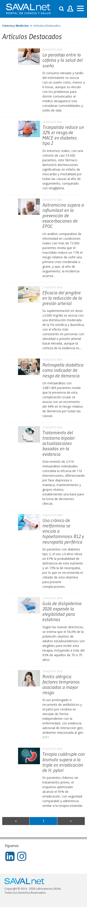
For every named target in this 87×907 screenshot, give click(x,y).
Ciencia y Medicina (15, 26)
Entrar (70, 9)
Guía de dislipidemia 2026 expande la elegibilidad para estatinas (61, 611)
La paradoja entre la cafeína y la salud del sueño (62, 60)
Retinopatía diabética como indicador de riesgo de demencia (62, 370)
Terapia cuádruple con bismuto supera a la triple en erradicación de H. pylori (63, 762)
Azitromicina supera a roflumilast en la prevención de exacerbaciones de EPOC (63, 215)
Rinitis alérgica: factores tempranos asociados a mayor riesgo (61, 685)
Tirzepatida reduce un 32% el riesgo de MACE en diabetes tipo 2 (63, 135)
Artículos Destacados (46, 26)
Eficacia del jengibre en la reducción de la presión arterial (62, 298)
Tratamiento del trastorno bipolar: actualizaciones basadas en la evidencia (58, 443)
